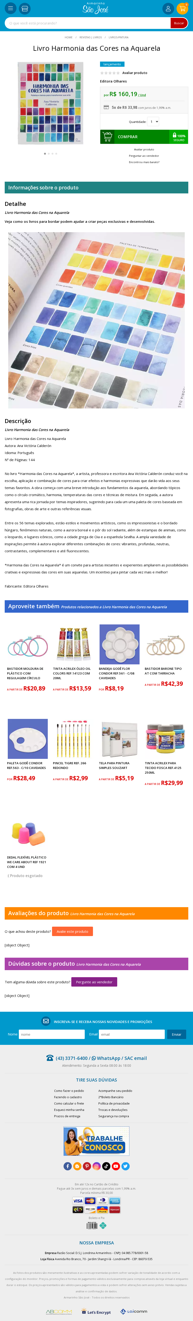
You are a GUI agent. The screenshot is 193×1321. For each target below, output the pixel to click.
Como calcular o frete (69, 1103)
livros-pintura (118, 37)
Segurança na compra (113, 1116)
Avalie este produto (72, 931)
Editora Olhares (113, 81)
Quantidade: (138, 122)
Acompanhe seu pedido (115, 1091)
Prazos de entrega (67, 1116)
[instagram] (96, 1166)
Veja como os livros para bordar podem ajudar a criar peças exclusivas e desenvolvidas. (80, 221)
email (93, 1034)
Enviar (176, 1034)
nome (13, 1034)
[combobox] (96, 23)
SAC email (136, 1058)
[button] (45, 154)
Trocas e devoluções (113, 1110)
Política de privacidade (114, 1103)
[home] (95, 12)
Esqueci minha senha (69, 1110)
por (102, 689)
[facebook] (68, 1166)
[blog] (77, 1166)
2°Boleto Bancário (111, 1097)
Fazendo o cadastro (68, 1097)
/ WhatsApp (104, 1058)
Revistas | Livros (90, 37)
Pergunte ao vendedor (94, 982)
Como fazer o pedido (69, 1091)
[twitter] (125, 1166)
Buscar (179, 23)
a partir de (15, 689)
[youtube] (116, 1166)
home (69, 37)
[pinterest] (87, 1166)
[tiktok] (106, 1166)
